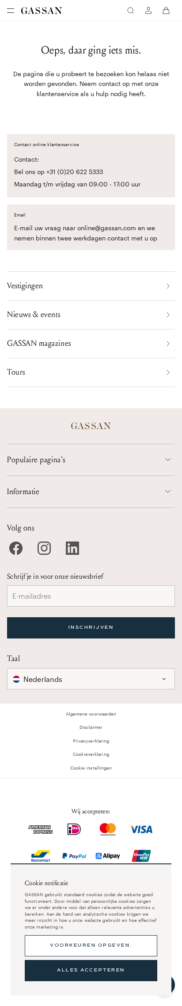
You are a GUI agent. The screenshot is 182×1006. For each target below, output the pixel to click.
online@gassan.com (106, 228)
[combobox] (91, 678)
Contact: (26, 159)
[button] (91, 678)
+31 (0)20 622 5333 (74, 171)
